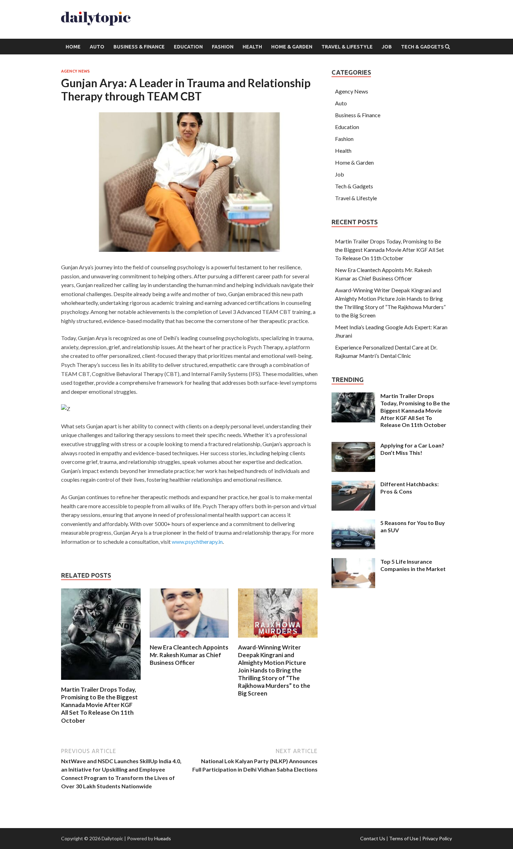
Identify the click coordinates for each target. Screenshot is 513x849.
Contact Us (372, 838)
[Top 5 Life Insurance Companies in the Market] (353, 562)
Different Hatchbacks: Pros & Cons (409, 488)
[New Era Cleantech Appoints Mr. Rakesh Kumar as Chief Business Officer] (189, 639)
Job (387, 47)
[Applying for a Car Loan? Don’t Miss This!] (353, 446)
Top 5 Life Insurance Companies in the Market (413, 565)
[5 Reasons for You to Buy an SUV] (353, 523)
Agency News (75, 71)
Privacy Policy (437, 838)
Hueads (162, 838)
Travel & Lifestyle (347, 47)
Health (252, 47)
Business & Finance (139, 47)
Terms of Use (403, 838)
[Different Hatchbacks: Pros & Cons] (353, 484)
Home (73, 47)
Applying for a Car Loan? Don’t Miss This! (412, 449)
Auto (97, 47)
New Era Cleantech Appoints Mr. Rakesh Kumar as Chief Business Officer (189, 655)
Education (188, 47)
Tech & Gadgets (422, 47)
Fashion (222, 47)
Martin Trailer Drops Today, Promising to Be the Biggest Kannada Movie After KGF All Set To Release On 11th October (99, 705)
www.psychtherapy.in (197, 541)
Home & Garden (291, 47)
